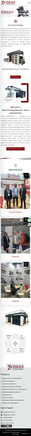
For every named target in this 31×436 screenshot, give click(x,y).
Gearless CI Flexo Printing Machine (12, 378)
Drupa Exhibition (15, 212)
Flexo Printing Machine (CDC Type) (12, 69)
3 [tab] (14, 73)
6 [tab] (21, 73)
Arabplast (15, 301)
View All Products (15, 77)
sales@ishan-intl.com (8, 412)
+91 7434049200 (7, 420)
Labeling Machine (7, 395)
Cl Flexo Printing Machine (9, 384)
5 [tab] (19, 73)
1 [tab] (9, 73)
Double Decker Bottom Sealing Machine (13, 400)
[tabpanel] (15, 60)
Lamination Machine (7, 397)
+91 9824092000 (7, 417)
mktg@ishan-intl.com (8, 415)
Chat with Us (25, 433)
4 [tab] (16, 73)
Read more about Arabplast (20, 305)
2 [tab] (12, 73)
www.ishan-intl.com (8, 423)
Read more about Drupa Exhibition (20, 216)
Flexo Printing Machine (8, 381)
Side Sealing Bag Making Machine (11, 392)
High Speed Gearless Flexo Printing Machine (14, 389)
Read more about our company (15, 148)
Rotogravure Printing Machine (10, 403)
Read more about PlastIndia (20, 260)
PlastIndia (15, 257)
